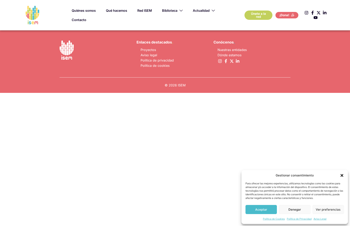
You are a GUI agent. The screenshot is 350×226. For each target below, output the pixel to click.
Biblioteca (169, 10)
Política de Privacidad (299, 218)
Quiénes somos (84, 10)
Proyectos (148, 50)
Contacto (79, 20)
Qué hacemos (116, 10)
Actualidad (201, 10)
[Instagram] (306, 12)
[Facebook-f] (312, 12)
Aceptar (261, 209)
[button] (342, 175)
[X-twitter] (318, 12)
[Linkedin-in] (324, 12)
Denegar (294, 209)
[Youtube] (315, 17)
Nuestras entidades (232, 50)
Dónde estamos (229, 55)
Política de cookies (155, 66)
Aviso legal (149, 55)
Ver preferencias (328, 209)
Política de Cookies (274, 218)
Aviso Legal (320, 218)
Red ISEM (144, 10)
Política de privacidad (157, 60)
